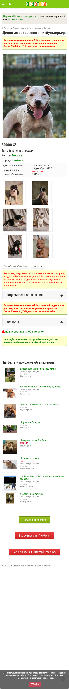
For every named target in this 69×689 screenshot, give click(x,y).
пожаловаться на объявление (24, 331)
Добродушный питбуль (31, 493)
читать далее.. (16, 19)
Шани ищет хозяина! (30, 458)
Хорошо (34, 684)
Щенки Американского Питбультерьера (39, 404)
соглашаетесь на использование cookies (34, 678)
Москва (17, 155)
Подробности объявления (16, 266)
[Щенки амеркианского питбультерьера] (34, 55)
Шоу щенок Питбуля (30, 422)
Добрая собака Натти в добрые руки (38, 368)
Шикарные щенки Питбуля (33, 440)
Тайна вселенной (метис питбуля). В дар (40, 386)
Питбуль (17, 160)
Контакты (37, 266)
